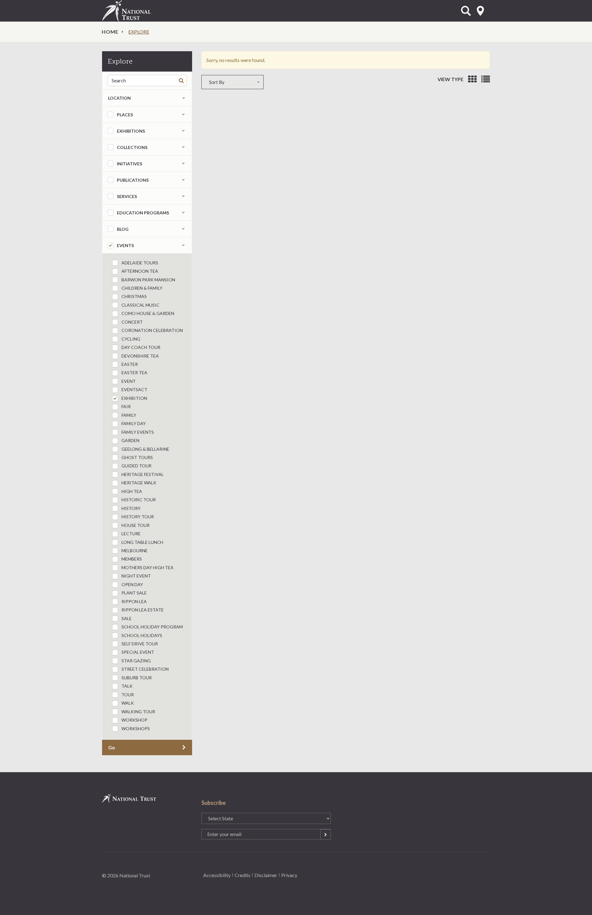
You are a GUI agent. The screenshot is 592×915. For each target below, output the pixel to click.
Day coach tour (140, 347)
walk (127, 703)
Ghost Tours (137, 457)
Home (110, 32)
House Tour (135, 525)
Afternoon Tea (139, 271)
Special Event (137, 652)
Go (111, 747)
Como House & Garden (147, 313)
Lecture (131, 533)
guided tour (136, 465)
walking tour (138, 711)
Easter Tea (134, 372)
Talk (127, 686)
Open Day (132, 584)
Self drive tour (139, 643)
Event (128, 381)
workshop (134, 719)
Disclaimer (265, 875)
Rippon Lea (134, 601)
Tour (127, 694)
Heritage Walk (138, 482)
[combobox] (271, 82)
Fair (126, 406)
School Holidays (141, 635)
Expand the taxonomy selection (183, 114)
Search (182, 80)
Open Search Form (466, 11)
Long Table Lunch (142, 542)
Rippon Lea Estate (142, 609)
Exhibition (134, 398)
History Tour (137, 516)
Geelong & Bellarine (145, 449)
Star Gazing (136, 660)
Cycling (130, 339)
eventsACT (134, 389)
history (131, 508)
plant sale (134, 592)
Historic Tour (138, 499)
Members (131, 558)
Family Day (133, 423)
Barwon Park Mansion (148, 279)
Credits (242, 875)
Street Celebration (145, 669)
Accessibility (217, 875)
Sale (126, 618)
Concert (132, 322)
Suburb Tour (136, 677)
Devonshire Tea (140, 355)
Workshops (135, 728)
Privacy (289, 875)
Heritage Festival (142, 474)
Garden (130, 440)
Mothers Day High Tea (147, 567)
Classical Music (140, 305)
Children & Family (141, 288)
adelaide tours (139, 262)
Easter (129, 364)
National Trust (139, 11)
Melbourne (134, 550)
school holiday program (152, 626)
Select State (480, 11)
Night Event (136, 575)
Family (128, 415)
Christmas (134, 296)
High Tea (131, 491)
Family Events (137, 432)
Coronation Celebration (152, 330)
